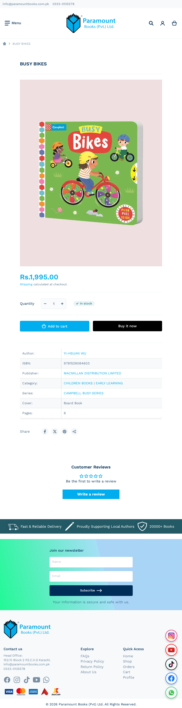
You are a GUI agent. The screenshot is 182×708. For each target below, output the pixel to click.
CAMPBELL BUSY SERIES (84, 393)
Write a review (91, 494)
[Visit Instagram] (171, 636)
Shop (127, 661)
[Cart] (174, 23)
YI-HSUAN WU (75, 353)
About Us (88, 672)
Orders (129, 667)
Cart (126, 672)
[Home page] (4, 43)
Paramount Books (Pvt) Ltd (81, 704)
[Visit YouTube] (171, 650)
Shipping (26, 284)
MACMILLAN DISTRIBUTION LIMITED (92, 373)
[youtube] (36, 680)
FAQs (85, 656)
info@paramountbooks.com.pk (26, 4)
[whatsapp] (46, 680)
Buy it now (127, 326)
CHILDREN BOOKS (78, 383)
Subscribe (87, 590)
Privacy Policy (92, 661)
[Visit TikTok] (171, 664)
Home (128, 656)
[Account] (163, 23)
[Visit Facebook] (171, 678)
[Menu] (13, 23)
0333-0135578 (63, 4)
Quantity (27, 303)
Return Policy (92, 667)
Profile (128, 677)
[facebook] (7, 680)
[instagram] (17, 680)
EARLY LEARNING (109, 383)
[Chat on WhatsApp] (171, 693)
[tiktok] (27, 680)
